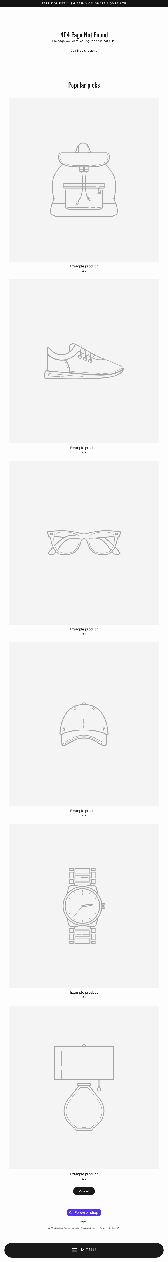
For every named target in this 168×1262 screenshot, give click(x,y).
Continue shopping (84, 50)
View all (84, 1191)
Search (84, 1221)
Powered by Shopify (110, 1228)
